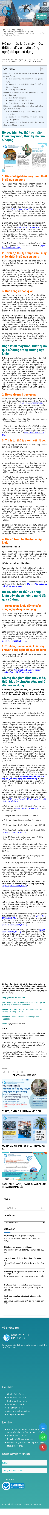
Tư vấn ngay (9, 1479)
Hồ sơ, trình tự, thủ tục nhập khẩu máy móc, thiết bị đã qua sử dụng (23, 74)
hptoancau (8, 60)
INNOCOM (37, 1504)
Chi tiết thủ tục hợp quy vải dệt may (18, 1247)
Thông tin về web (15, 1408)
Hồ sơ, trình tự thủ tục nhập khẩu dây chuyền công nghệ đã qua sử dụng (23, 107)
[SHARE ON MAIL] (22, 1072)
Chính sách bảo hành (17, 1397)
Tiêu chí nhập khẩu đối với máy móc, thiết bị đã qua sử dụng (24, 800)
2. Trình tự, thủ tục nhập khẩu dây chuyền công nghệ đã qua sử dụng (24, 118)
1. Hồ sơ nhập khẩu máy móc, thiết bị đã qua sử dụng (24, 80)
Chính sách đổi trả (15, 1404)
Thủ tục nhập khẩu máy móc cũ (21, 1111)
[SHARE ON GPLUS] (13, 1072)
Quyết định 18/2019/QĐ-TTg (20, 209)
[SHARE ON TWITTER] (4, 1072)
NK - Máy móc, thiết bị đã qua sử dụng (26, 61)
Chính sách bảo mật (16, 1394)
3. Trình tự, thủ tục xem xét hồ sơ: (19, 100)
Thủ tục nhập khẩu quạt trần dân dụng (19, 1236)
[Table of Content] (42, 69)
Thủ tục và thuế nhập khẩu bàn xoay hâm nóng (22, 1285)
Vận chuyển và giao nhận (18, 1411)
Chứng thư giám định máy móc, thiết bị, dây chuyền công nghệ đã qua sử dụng (23, 123)
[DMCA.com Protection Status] (24, 1366)
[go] (41, 1208)
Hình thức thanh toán (17, 1401)
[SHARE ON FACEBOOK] (8, 1072)
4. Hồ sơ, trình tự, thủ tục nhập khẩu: (20, 103)
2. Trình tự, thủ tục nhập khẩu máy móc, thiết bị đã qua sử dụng (24, 85)
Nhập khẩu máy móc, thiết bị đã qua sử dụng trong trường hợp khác (23, 93)
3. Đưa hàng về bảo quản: (16, 89)
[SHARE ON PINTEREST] (18, 1072)
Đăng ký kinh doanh (16, 1414)
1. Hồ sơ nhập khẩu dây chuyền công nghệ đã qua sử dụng (23, 112)
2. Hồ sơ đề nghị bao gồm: (16, 98)
